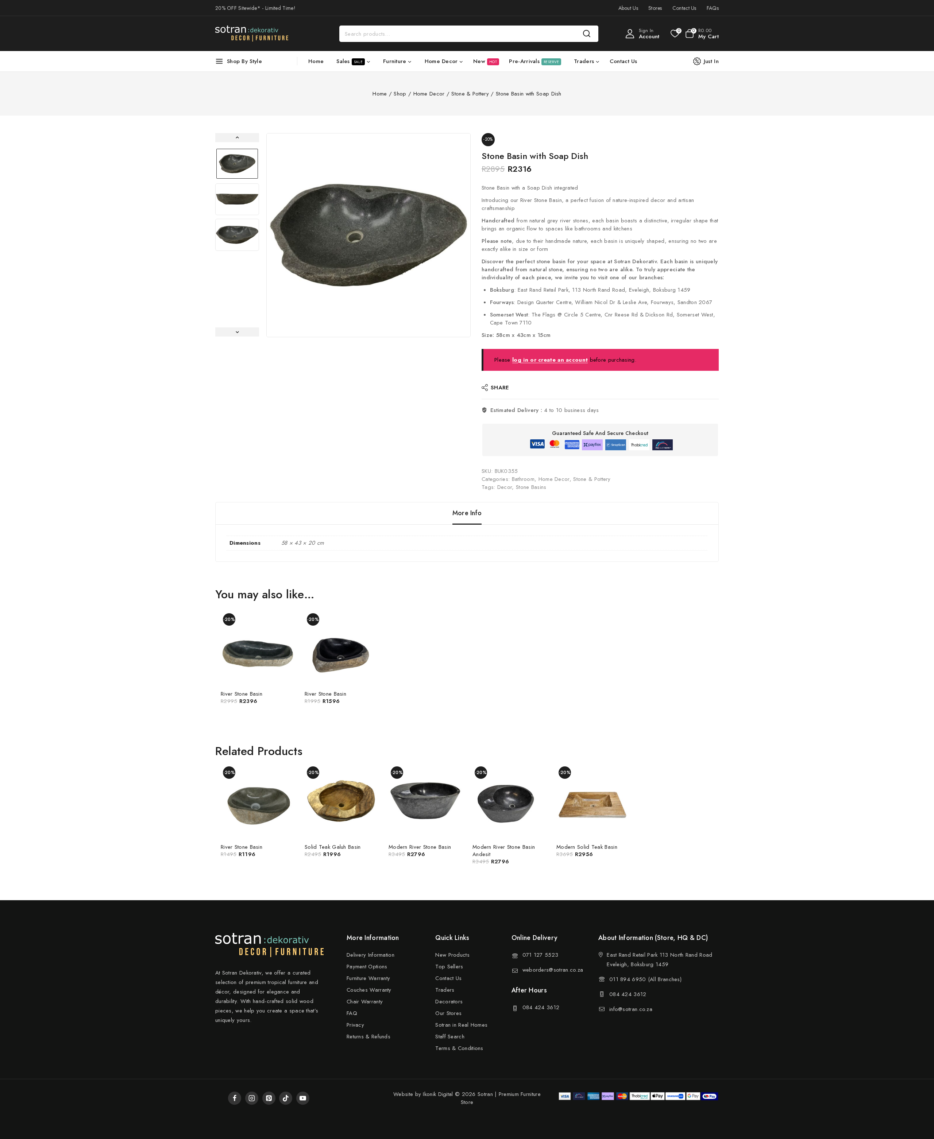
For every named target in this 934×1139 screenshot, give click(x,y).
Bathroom (523, 479)
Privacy (355, 1025)
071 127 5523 (540, 955)
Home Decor (554, 479)
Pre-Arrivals (534, 61)
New (485, 61)
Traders (444, 990)
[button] (237, 164)
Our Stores (448, 1013)
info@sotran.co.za (630, 1009)
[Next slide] (237, 332)
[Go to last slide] (237, 137)
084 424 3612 (541, 1007)
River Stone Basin (241, 694)
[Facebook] (234, 1098)
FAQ (352, 1013)
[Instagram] (251, 1098)
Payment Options (367, 967)
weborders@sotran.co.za (552, 970)
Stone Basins (531, 487)
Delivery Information (370, 955)
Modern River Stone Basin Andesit (503, 850)
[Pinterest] (268, 1098)
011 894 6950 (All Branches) (645, 979)
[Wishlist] (674, 33)
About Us (628, 8)
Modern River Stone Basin (420, 847)
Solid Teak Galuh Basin (333, 847)
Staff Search (449, 1037)
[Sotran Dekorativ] (251, 34)
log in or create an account (550, 360)
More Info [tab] (467, 513)
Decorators (449, 1002)
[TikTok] (285, 1098)
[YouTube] (302, 1098)
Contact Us (684, 8)
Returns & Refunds (368, 1037)
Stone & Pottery (592, 479)
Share (500, 388)
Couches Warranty (369, 990)
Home (316, 61)
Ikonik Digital (437, 1094)
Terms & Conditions (459, 1048)
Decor (504, 487)
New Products (452, 955)
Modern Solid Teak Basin (586, 847)
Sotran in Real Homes (461, 1025)
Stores (655, 8)
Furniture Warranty (368, 978)
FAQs (713, 8)
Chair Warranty (365, 1002)
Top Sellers (449, 967)
